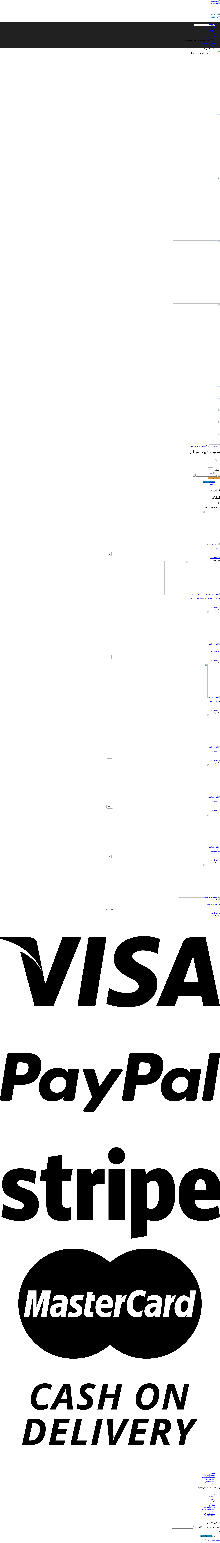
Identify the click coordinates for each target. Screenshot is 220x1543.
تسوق (213, 27)
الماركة (212, 484)
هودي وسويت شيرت (198, 446)
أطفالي (212, 33)
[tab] (107, 482)
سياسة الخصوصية (208, 43)
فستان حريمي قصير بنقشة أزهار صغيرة (205, 598)
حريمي (212, 30)
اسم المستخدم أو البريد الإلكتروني (206, 1527)
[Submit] (214, 1494)
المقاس (217, 470)
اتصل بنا (212, 46)
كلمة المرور (215, 1531)
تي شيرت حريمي (213, 548)
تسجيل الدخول (206, 1536)
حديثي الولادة (210, 36)
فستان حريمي (214, 701)
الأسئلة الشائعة (209, 40)
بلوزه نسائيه (215, 651)
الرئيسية (212, 24)
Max (211, 459)
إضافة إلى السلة (214, 478)
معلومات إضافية (209, 482)
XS (212, 490)
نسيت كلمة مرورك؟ (212, 1540)
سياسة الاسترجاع (208, 1479)
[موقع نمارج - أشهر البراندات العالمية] (215, 2)
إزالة (212, 473)
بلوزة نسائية (215, 751)
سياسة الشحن (210, 1481)
